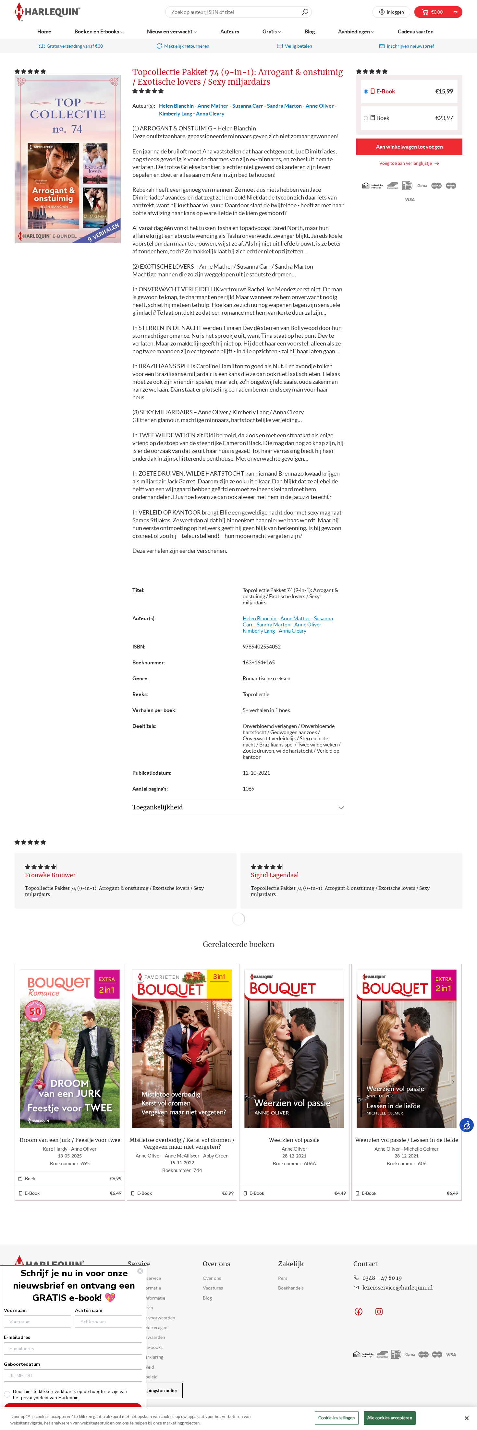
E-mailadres (17, 1337)
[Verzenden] (305, 12)
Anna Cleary (210, 113)
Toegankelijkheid (157, 808)
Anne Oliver (320, 106)
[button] (31, 71)
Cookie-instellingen (336, 1417)
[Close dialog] (140, 1271)
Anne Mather (213, 106)
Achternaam (88, 1310)
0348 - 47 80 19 (382, 1278)
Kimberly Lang (175, 113)
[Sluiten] (466, 1418)
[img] (40, 867)
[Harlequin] (47, 12)
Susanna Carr (247, 106)
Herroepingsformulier (155, 1390)
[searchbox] (238, 12)
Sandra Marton (284, 106)
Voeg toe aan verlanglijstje (406, 163)
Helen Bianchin (176, 106)
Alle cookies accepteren (389, 1417)
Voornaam (15, 1310)
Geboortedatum (22, 1364)
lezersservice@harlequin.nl (397, 1288)
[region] (238, 1418)
